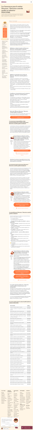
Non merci (3, 425)
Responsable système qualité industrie (15, 318)
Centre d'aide (28, 393)
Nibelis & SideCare (22, 399)
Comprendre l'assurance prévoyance (22, 208)
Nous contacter (28, 395)
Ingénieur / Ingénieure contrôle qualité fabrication (17, 336)
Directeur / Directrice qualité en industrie (16, 360)
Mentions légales (28, 401)
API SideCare (22, 406)
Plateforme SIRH (10, 417)
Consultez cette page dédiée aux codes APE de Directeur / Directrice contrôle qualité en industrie (20, 117)
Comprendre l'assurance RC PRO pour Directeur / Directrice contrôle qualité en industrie (22, 154)
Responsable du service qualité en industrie (16, 355)
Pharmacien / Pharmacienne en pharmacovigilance (17, 366)
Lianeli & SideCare (22, 402)
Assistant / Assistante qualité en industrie (16, 307)
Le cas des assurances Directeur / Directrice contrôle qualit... (5, 72)
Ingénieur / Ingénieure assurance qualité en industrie (18, 314)
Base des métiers (16, 403)
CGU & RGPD (28, 402)
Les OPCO (15, 412)
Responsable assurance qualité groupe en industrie (17, 328)
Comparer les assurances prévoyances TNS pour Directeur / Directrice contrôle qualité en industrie (22, 204)
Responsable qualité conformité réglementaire (17, 311)
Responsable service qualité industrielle (16, 342)
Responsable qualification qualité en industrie (17, 384)
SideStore (2, 403)
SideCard (2, 401)
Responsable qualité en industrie (15, 358)
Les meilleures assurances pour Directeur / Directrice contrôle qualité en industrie (5, 32)
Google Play (28, 408)
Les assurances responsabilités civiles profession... (4, 60)
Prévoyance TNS (3, 398)
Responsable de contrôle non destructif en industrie (18, 381)
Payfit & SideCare (22, 397)
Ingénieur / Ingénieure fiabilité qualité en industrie (17, 339)
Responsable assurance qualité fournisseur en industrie (18, 382)
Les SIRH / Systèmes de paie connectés (22, 408)
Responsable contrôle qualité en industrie (16, 379)
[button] (5, 429)
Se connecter (28, 392)
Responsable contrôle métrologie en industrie (17, 376)
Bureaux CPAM (16, 409)
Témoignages (28, 397)
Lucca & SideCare (22, 398)
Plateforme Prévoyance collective (9, 414)
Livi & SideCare (22, 400)
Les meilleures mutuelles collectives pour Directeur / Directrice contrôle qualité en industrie (22, 272)
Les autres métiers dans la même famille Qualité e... (4, 76)
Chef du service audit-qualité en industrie (16, 357)
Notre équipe (28, 396)
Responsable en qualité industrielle (15, 354)
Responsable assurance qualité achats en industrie (17, 344)
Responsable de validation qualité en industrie (17, 367)
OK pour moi (16, 425)
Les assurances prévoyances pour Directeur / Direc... (4, 64)
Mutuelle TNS (3, 397)
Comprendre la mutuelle (22, 280)
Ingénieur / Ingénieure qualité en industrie (16, 338)
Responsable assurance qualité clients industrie (17, 370)
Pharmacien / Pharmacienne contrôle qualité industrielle (18, 312)
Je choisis (10, 425)
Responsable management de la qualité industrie (17, 341)
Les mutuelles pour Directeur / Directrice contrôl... (5, 67)
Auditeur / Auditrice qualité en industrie (16, 325)
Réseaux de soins (16, 415)
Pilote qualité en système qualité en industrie (16, 372)
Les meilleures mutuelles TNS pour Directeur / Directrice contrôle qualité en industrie (22, 276)
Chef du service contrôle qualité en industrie (16, 326)
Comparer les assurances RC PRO (22, 150)
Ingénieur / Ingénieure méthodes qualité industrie (17, 369)
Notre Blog (15, 393)
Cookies (27, 403)
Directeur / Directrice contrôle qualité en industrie (17, 329)
